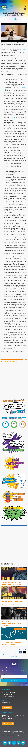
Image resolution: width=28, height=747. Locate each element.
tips (17, 361)
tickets (13, 361)
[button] (25, 6)
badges (5, 361)
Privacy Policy (4, 737)
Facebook (11, 116)
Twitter (5, 116)
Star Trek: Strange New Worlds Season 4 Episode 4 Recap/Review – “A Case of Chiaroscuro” (12, 623)
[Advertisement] (14, 2)
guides (9, 361)
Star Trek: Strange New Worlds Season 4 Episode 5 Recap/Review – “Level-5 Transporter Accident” (12, 603)
